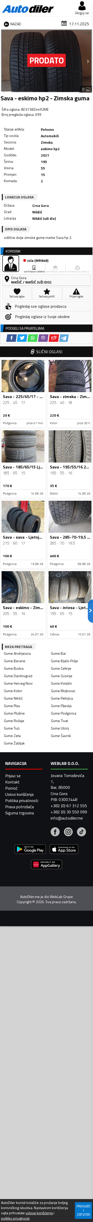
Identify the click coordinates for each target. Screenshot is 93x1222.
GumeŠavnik (61, 735)
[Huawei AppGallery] (46, 865)
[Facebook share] (11, 338)
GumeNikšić (13, 698)
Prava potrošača (19, 807)
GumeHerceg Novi (18, 683)
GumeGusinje (61, 675)
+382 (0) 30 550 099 (69, 812)
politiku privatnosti (15, 1218)
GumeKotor (13, 690)
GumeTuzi (12, 728)
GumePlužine (14, 713)
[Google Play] (30, 850)
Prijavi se (13, 776)
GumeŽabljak (14, 743)
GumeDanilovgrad (18, 675)
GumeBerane (14, 660)
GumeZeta (12, 735)
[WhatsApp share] (32, 338)
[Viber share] (43, 338)
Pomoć (11, 788)
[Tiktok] (81, 832)
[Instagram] (68, 832)
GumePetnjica (62, 698)
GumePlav (12, 705)
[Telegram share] (64, 338)
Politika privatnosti (21, 800)
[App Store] (64, 850)
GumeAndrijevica (17, 653)
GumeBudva (14, 668)
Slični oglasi (49, 352)
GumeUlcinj (60, 728)
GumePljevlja (61, 705)
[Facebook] (55, 832)
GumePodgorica (63, 713)
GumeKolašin (61, 683)
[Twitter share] (22, 338)
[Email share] (54, 338)
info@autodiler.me (67, 818)
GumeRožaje (14, 720)
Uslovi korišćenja (19, 794)
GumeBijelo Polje (64, 660)
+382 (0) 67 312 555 (69, 806)
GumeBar (58, 653)
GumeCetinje (61, 668)
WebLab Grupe (61, 896)
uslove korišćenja (39, 1213)
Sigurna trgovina (19, 813)
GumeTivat (59, 720)
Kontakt (12, 782)
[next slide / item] (88, 61)
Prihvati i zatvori (83, 1210)
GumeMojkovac (63, 690)
